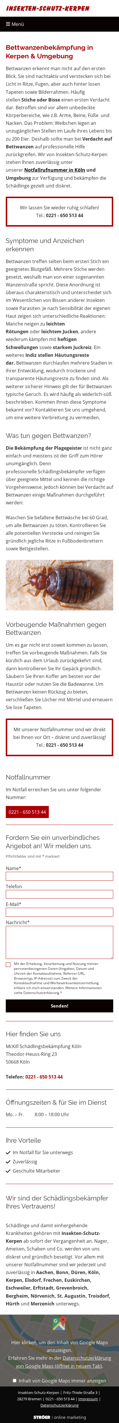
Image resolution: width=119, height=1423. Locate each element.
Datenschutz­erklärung (59, 1405)
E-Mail (13, 904)
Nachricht (18, 922)
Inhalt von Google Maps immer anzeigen (62, 1381)
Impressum (88, 1398)
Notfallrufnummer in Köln (54, 170)
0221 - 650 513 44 (64, 215)
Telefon (14, 886)
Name (13, 868)
